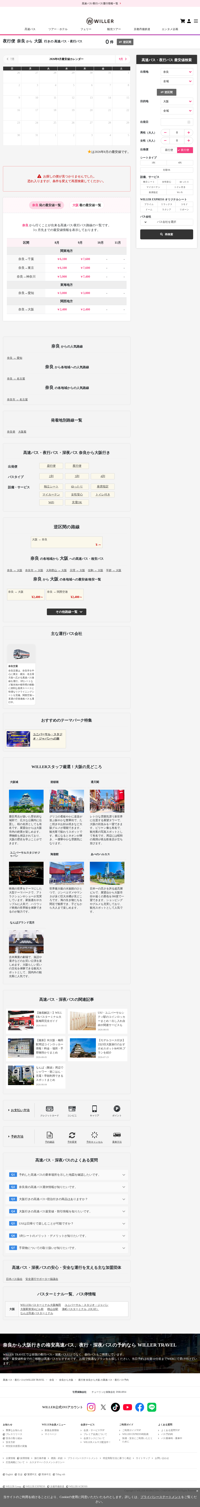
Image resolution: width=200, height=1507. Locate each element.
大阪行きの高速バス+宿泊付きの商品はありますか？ (53, 1199)
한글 (20, 1474)
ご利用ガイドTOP (131, 1430)
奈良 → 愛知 (14, 357)
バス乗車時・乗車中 (171, 1438)
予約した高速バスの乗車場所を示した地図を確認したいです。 (60, 1174)
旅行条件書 (40, 1458)
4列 (103, 476)
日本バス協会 (14, 1279)
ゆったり (77, 486)
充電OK (77, 502)
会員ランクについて (94, 1438)
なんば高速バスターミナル (36, 1313)
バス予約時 (167, 1434)
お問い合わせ (162, 1458)
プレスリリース (14, 1434)
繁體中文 (32, 1474)
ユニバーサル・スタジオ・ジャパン (86, 1305)
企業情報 (10, 1458)
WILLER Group (13, 1486)
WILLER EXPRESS (35, 1486)
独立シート (51, 486)
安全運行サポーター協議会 (41, 1279)
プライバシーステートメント (83, 1458)
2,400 (63, 309)
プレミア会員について (95, 1434)
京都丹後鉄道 (142, 29)
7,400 (86, 276)
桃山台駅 (52, 1309)
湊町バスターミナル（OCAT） (80, 1309)
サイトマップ (143, 1458)
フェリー (85, 29)
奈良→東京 (26, 267)
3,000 (63, 293)
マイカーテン (51, 494)
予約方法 (17, 1136)
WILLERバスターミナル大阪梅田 (40, 1305)
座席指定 (103, 486)
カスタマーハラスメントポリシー (47, 1462)
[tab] (46, 205)
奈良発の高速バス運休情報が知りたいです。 (48, 1187)
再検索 (169, 234)
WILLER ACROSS (78, 1486)
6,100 (63, 259)
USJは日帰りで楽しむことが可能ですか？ (46, 1223)
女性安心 (77, 494)
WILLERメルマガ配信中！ (97, 1442)
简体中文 (46, 1474)
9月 (121, 59)
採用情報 (24, 1458)
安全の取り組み (14, 1438)
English (9, 1474)
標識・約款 (57, 1458)
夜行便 (77, 465)
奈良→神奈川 (26, 276)
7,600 (86, 259)
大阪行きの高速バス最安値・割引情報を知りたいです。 (55, 1211)
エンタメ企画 (170, 29)
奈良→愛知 (26, 293)
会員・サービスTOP (94, 1430)
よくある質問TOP (170, 1430)
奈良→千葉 (26, 259)
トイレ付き (103, 494)
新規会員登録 (52, 1430)
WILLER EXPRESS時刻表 (135, 1434)
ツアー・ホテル (58, 29)
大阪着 (22, 431)
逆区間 (127, 42)
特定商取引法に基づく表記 (117, 1458)
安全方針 (10, 1442)
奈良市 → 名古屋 (17, 399)
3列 (77, 476)
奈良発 (11, 431)
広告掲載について (15, 1462)
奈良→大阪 (26, 309)
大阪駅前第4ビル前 (32, 1309)
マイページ (50, 1434)
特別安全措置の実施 (16, 1446)
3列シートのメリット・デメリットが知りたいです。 (53, 1235)
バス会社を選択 (166, 221)
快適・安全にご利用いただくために (137, 1440)
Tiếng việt (60, 1474)
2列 (51, 476)
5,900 (63, 276)
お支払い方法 (20, 1110)
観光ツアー (114, 29)
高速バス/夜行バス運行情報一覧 (100, 3)
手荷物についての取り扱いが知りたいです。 (48, 1247)
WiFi (51, 502)
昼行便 (51, 465)
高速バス (30, 29)
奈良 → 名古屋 (16, 378)
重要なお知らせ (14, 1430)
